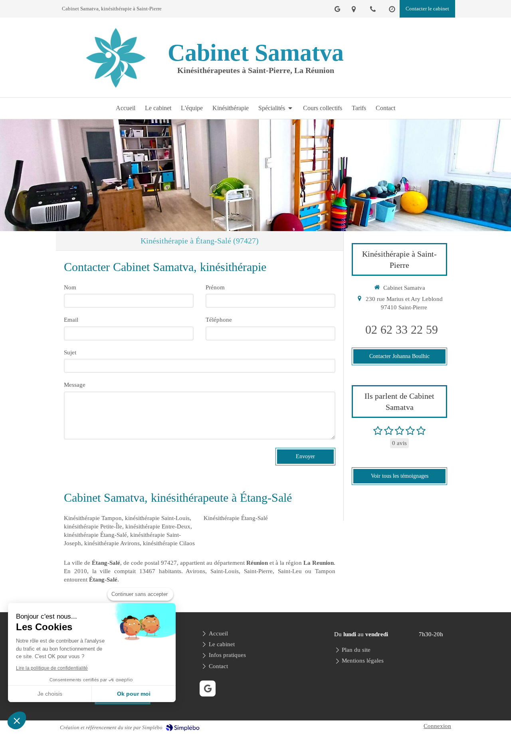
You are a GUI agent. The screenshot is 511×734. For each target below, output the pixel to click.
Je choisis (50, 693)
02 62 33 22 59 (401, 329)
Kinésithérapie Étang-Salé (236, 518)
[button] (16, 720)
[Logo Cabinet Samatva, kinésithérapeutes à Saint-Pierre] (116, 89)
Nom (70, 287)
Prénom (215, 287)
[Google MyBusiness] (337, 10)
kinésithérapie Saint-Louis (157, 518)
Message (74, 385)
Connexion (437, 726)
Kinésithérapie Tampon (93, 518)
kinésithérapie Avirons (112, 543)
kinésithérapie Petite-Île (93, 526)
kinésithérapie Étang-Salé (95, 535)
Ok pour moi (134, 693)
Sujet (70, 352)
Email (71, 320)
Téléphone (219, 320)
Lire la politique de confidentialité (52, 668)
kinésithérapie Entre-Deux (157, 526)
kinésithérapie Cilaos (169, 543)
